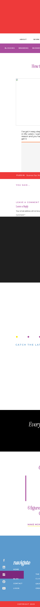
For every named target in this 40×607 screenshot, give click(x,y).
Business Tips (31, 175)
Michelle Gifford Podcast (27, 178)
